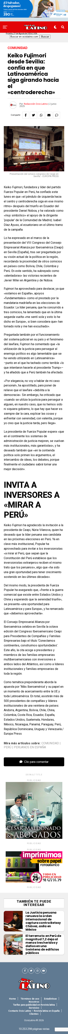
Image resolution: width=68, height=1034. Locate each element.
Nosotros (34, 1001)
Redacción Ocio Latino (36, 104)
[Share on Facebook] (25, 115)
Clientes (34, 1014)
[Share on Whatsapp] (41, 115)
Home (12, 998)
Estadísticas (50, 998)
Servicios (34, 1008)
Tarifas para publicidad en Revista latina (34, 1005)
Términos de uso (30, 998)
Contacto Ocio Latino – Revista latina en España (34, 1011)
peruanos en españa (30, 747)
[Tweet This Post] (33, 115)
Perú (7, 747)
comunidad (50, 743)
